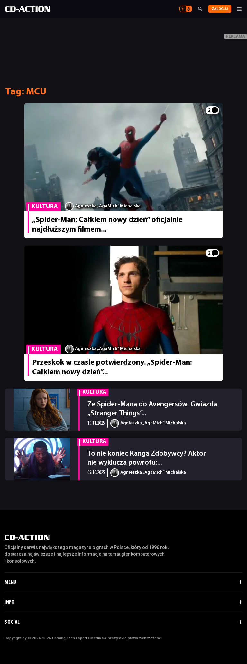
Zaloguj (220, 9)
